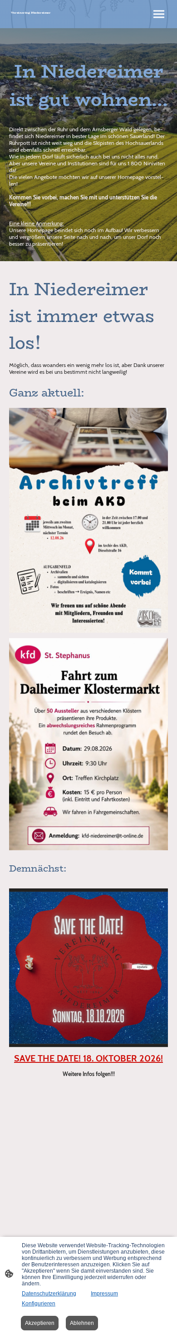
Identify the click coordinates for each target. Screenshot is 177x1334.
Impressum (104, 1293)
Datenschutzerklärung (49, 1293)
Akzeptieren (39, 1323)
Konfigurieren (38, 1303)
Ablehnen (82, 1323)
